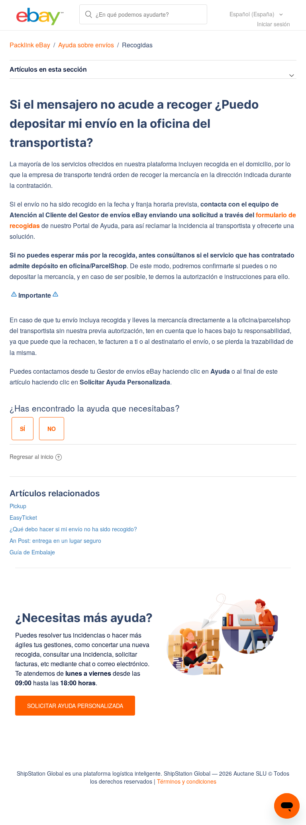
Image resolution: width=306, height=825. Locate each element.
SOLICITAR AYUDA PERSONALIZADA (75, 706)
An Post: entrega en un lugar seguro (55, 540)
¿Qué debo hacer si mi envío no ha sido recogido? (73, 529)
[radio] (22, 428)
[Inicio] (40, 15)
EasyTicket (23, 517)
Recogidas (137, 44)
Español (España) (253, 14)
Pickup (18, 506)
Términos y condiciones (186, 781)
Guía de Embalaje (32, 552)
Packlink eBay (30, 44)
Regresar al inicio (31, 456)
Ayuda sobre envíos (86, 44)
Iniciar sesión (273, 24)
